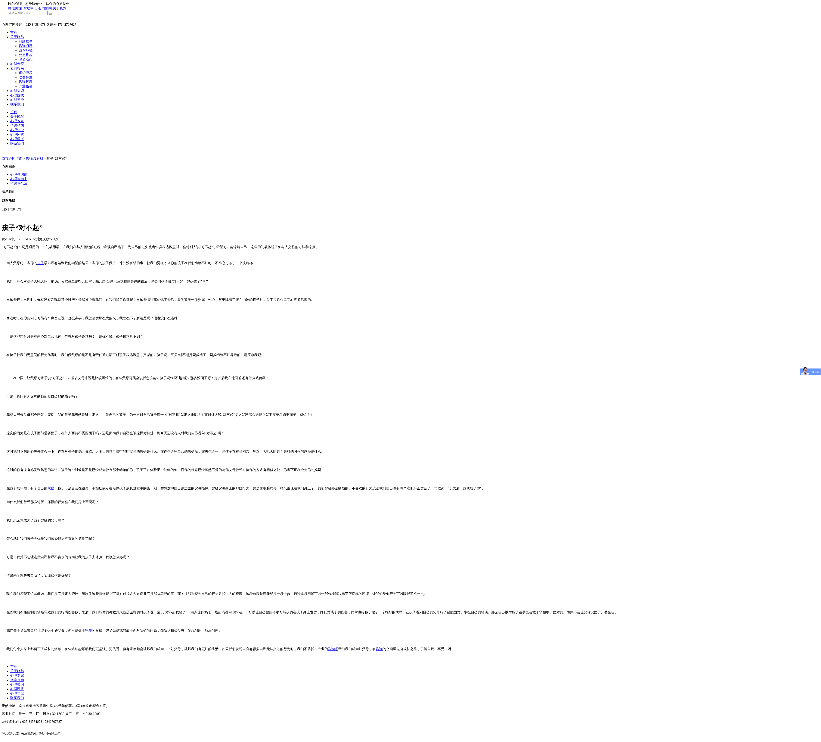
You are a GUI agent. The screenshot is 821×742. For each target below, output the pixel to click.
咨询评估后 (18, 183)
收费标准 (25, 77)
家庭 (50, 488)
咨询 (379, 649)
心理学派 (17, 100)
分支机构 (25, 55)
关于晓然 (59, 8)
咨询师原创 (34, 158)
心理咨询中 (18, 179)
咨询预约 (45, 8)
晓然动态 (25, 59)
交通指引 (25, 86)
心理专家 (17, 64)
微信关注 (15, 8)
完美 (88, 630)
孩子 (40, 263)
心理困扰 (17, 95)
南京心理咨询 (12, 158)
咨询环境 (25, 50)
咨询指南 (17, 68)
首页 (13, 32)
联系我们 (17, 104)
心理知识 (17, 91)
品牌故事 (25, 41)
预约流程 (25, 73)
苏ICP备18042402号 (16, 738)
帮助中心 (30, 8)
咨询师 (333, 649)
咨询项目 (25, 46)
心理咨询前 (18, 174)
